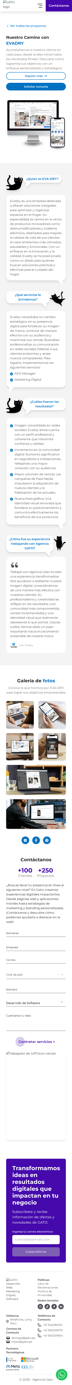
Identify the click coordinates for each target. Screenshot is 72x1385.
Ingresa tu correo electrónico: (32, 1231)
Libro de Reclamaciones (48, 1285)
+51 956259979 (53, 1330)
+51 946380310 (52, 1325)
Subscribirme (36, 1252)
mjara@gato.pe (22, 1341)
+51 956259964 (53, 1335)
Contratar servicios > (37, 1042)
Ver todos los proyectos (28, 26)
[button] (61, 1374)
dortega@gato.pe (23, 1338)
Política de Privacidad (45, 1293)
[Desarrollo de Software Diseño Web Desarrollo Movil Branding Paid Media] (36, 1002)
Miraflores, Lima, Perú (21, 1321)
